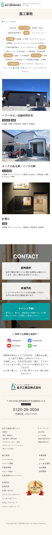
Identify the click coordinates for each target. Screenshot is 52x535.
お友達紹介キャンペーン (12, 475)
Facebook (37, 340)
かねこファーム (8, 502)
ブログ (41, 459)
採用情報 (42, 471)
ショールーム (7, 459)
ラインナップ (43, 428)
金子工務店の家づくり (11, 428)
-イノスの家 (42, 435)
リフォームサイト (9, 506)
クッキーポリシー (9, 498)
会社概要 (42, 467)
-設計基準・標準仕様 (9, 438)
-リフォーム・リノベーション (12, 445)
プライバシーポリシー (11, 494)
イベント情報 (7, 463)
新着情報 (42, 455)
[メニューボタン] (48, 530)
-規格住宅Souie (43, 442)
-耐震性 (4, 432)
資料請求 (5, 486)
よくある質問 (44, 463)
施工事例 (5, 455)
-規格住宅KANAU (44, 438)
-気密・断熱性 (7, 435)
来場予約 (5, 482)
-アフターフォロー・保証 (11, 442)
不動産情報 (6, 467)
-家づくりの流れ (8, 448)
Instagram (16, 340)
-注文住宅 (41, 432)
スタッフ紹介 (7, 471)
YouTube (16, 345)
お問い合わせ (7, 490)
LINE (34, 345)
